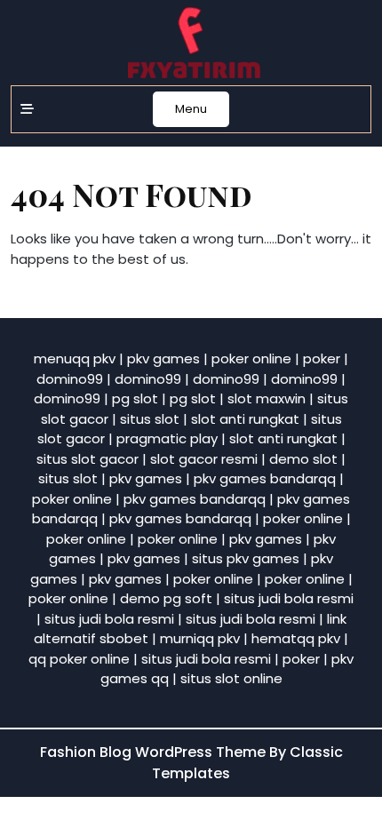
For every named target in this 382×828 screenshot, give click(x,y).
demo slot (303, 459)
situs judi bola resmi (289, 598)
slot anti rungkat (245, 419)
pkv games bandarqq (265, 478)
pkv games (163, 358)
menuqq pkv (74, 358)
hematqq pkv (295, 638)
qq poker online (79, 658)
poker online (251, 358)
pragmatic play (167, 438)
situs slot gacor (87, 459)
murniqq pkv (200, 638)
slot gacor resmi (204, 459)
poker (321, 358)
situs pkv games (245, 558)
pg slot (135, 398)
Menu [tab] (191, 108)
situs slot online (231, 678)
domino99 (69, 379)
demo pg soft (166, 598)
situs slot (149, 419)
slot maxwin (266, 398)
